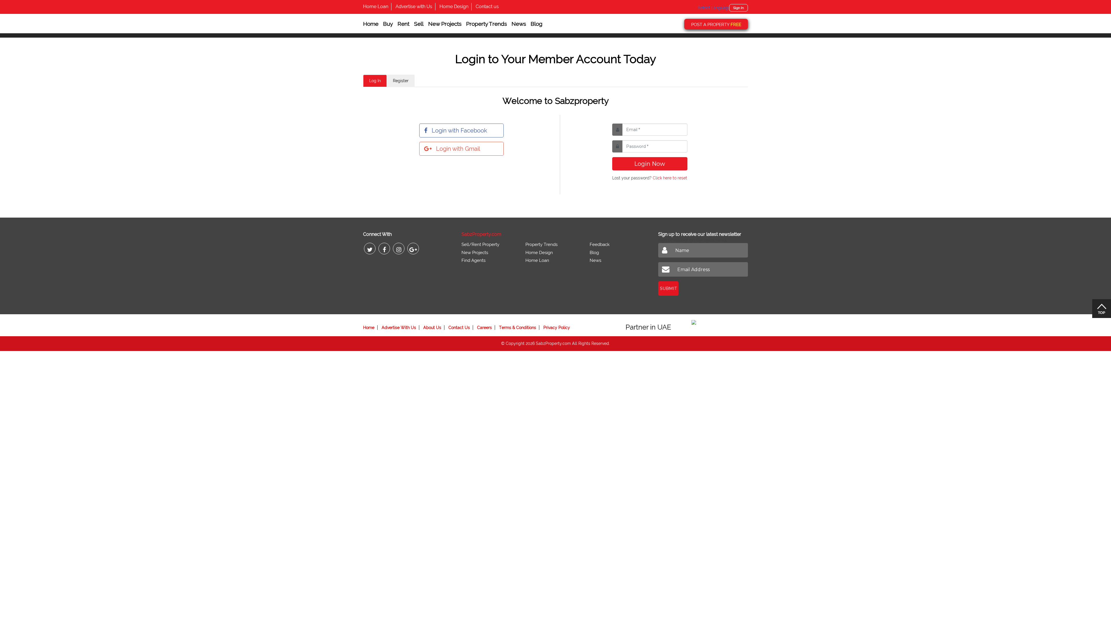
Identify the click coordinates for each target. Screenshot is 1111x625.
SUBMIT (668, 288)
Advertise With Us (399, 327)
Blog (536, 24)
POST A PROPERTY (716, 24)
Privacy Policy (556, 327)
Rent (403, 24)
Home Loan (375, 6)
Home (370, 24)
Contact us (487, 6)
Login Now (649, 163)
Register (401, 80)
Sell (419, 24)
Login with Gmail (458, 148)
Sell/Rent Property (480, 244)
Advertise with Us (414, 6)
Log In (375, 80)
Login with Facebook (459, 130)
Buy (388, 24)
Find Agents (473, 260)
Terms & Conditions (517, 327)
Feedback (600, 244)
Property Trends (486, 24)
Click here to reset (670, 178)
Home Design (453, 6)
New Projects (444, 24)
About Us (432, 327)
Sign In (738, 8)
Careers (484, 327)
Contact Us (459, 327)
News (519, 24)
